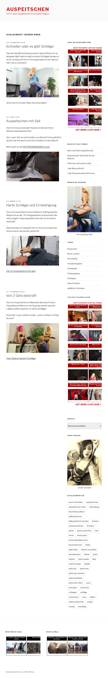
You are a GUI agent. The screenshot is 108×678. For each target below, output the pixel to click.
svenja (72, 606)
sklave (92, 597)
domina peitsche (76, 526)
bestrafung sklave (77, 512)
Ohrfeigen (71, 278)
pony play (73, 587)
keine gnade (83, 559)
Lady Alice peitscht (75, 168)
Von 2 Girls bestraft (21, 295)
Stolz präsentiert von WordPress (20, 672)
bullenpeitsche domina (79, 521)
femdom (90, 526)
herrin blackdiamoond (78, 540)
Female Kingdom (74, 264)
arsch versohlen (76, 502)
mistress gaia (75, 564)
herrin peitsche (75, 545)
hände (86, 554)
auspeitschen (92, 502)
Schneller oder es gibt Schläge (30, 46)
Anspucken (72, 249)
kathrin (72, 559)
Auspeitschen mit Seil (23, 121)
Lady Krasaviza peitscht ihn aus (81, 173)
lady (94, 559)
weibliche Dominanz (76, 288)
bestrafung (94, 507)
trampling (82, 606)
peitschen (84, 568)
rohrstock (84, 587)
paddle (87, 564)
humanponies (75, 554)
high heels (73, 549)
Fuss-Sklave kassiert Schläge (21, 358)
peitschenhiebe (75, 578)
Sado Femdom (73, 283)
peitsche (73, 568)
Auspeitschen (27, 9)
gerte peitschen (84, 530)
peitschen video (76, 583)
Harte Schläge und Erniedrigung (31, 205)
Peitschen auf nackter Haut (79, 163)
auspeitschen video (77, 507)
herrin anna (82, 535)
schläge (83, 592)
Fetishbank (72, 268)
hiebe (87, 545)
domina (95, 521)
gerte (71, 530)
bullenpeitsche (75, 516)
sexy (84, 597)
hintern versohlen (89, 549)
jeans (95, 554)
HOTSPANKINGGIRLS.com (36, 147)
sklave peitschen (76, 602)
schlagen (73, 592)
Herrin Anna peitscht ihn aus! (20, 271)
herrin (71, 535)
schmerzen (74, 597)
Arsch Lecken (73, 254)
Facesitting (72, 258)
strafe (90, 602)
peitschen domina (76, 573)
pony (88, 583)
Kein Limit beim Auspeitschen (80, 150)
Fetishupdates (73, 273)
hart (96, 530)
